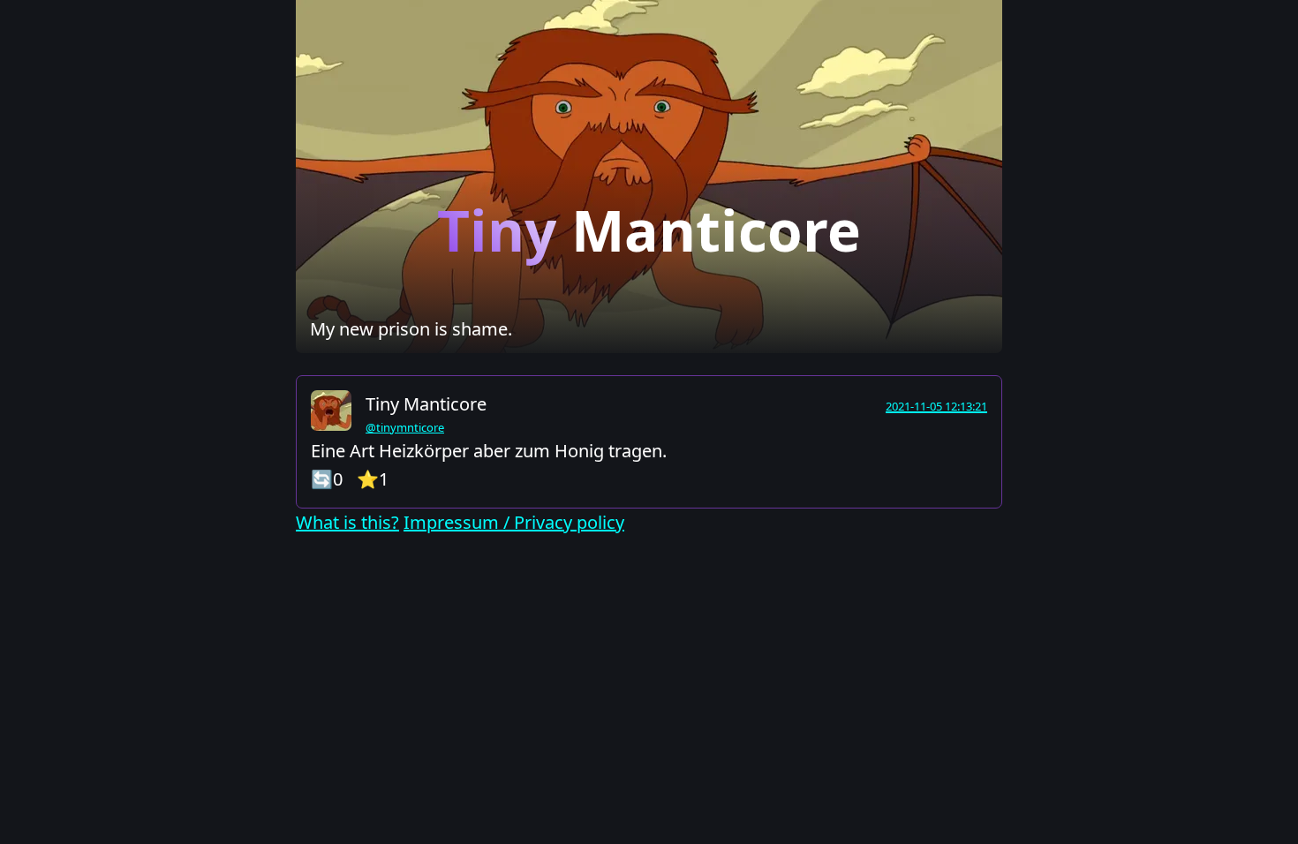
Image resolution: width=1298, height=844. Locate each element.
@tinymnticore (405, 427)
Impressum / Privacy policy (514, 522)
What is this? (347, 522)
